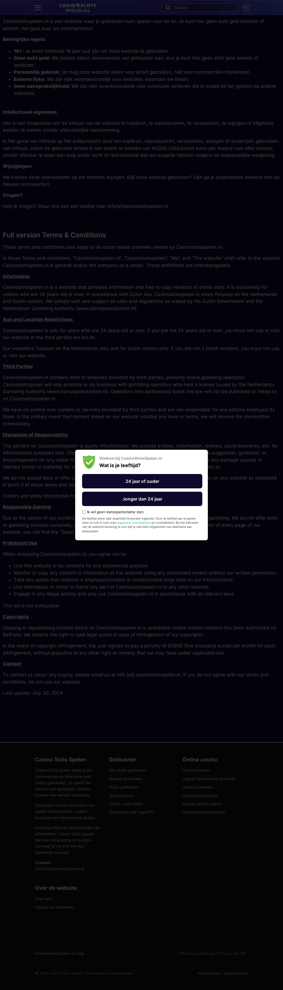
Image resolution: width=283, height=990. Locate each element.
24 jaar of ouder (142, 481)
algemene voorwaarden (134, 523)
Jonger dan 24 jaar (142, 499)
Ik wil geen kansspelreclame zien (115, 512)
